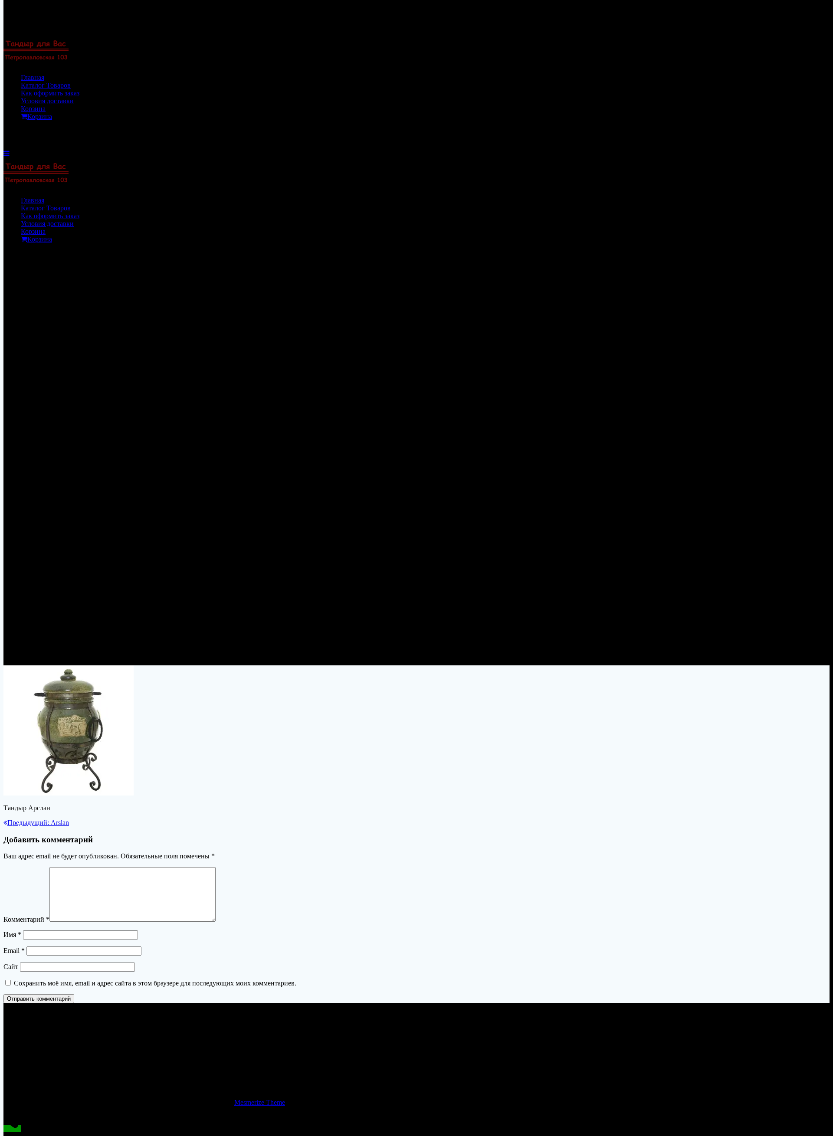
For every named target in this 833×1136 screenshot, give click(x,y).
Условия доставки (47, 101)
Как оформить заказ (50, 93)
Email (14, 950)
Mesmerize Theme (259, 1102)
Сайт (10, 966)
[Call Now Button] (12, 1128)
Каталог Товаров (46, 85)
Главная (32, 77)
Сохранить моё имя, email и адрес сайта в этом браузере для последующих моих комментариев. (155, 983)
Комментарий (26, 919)
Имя (12, 934)
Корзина (33, 108)
